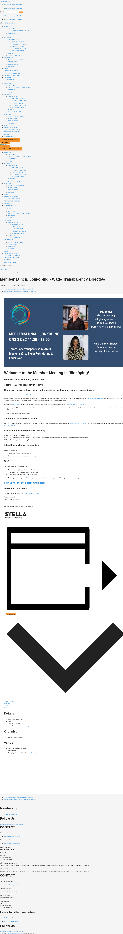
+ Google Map (34, 753)
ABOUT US (7, 26)
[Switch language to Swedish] (13, 5)
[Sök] (21, 12)
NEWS (6, 68)
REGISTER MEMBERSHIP (16, 59)
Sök (1, 12)
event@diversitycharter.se (32, 493)
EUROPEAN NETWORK (11, 71)
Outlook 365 (7, 705)
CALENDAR (11, 53)
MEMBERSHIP (8, 57)
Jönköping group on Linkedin (34, 478)
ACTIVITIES (7, 37)
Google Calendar (9, 701)
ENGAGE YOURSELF (14, 55)
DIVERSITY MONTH (18, 46)
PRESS (10, 35)
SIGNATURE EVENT (18, 51)
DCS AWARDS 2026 (10, 79)
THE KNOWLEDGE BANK (12, 75)
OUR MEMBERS (13, 64)
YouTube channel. (9, 425)
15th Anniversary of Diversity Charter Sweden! (18, 289)
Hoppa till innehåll (5, 1)
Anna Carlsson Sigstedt (94, 398)
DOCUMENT (11, 33)
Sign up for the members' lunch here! (24, 482)
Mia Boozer (16, 404)
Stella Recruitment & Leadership (76, 404)
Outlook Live (8, 708)
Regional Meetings (23, 726)
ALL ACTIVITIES (13, 40)
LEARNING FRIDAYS (18, 42)
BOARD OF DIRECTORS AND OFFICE (19, 31)
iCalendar (7, 703)
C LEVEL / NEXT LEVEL (19, 48)
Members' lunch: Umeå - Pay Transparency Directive (20, 291)
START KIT (11, 66)
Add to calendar (11, 614)
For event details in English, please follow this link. (20, 395)
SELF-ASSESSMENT (14, 73)
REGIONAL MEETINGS (19, 44)
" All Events (3, 269)
